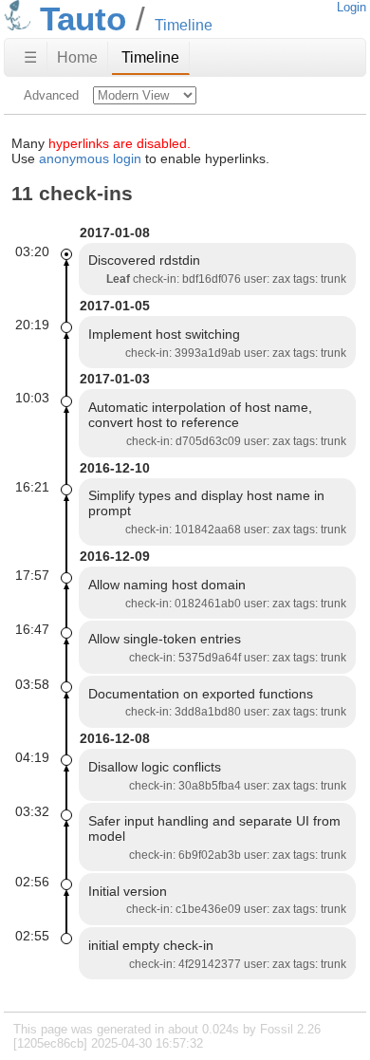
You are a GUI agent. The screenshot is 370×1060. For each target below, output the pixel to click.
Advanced (51, 95)
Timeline (150, 57)
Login (351, 7)
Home (77, 57)
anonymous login (90, 158)
